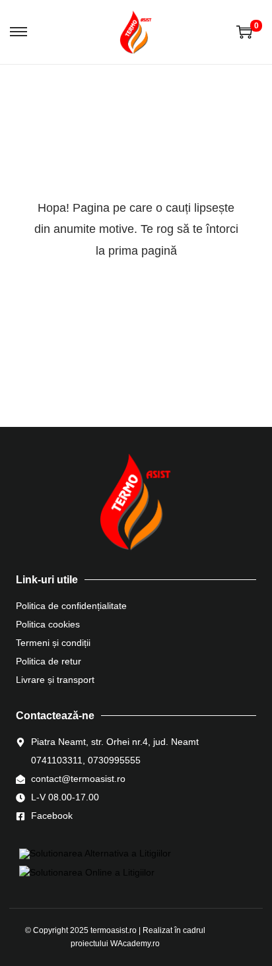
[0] (244, 32)
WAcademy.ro (135, 943)
